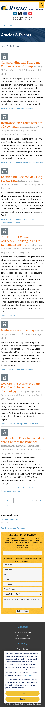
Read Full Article (8, 316)
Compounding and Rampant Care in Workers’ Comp (21, 68)
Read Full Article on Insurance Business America (22, 162)
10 (3, 505)
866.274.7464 (22, 18)
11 (7, 505)
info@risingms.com (22, 638)
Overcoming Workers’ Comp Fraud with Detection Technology (22, 391)
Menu (9, 25)
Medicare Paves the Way (22, 333)
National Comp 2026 (10, 519)
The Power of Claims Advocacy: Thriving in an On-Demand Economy (21, 244)
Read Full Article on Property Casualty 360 (19, 424)
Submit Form (22, 611)
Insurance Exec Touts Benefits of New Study (22, 128)
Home (3, 46)
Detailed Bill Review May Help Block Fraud (22, 182)
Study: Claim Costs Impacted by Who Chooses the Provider (22, 445)
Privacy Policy (27, 675)
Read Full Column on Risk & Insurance (17, 108)
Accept (22, 693)
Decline (22, 699)
